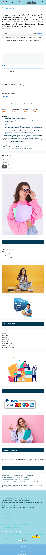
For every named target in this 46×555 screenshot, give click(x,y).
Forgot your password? (6, 168)
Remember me (6, 164)
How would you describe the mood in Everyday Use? (16, 118)
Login (29, 3)
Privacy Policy (26, 554)
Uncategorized (39, 33)
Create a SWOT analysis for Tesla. (12, 129)
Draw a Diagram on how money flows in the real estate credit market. (17, 148)
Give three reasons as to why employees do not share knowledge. (15, 479)
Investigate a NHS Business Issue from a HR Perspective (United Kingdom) (17, 475)
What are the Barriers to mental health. (11, 146)
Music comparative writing (11, 133)
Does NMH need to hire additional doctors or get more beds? (15, 477)
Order (33, 3)
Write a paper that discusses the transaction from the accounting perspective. (22, 138)
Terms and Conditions (21, 554)
